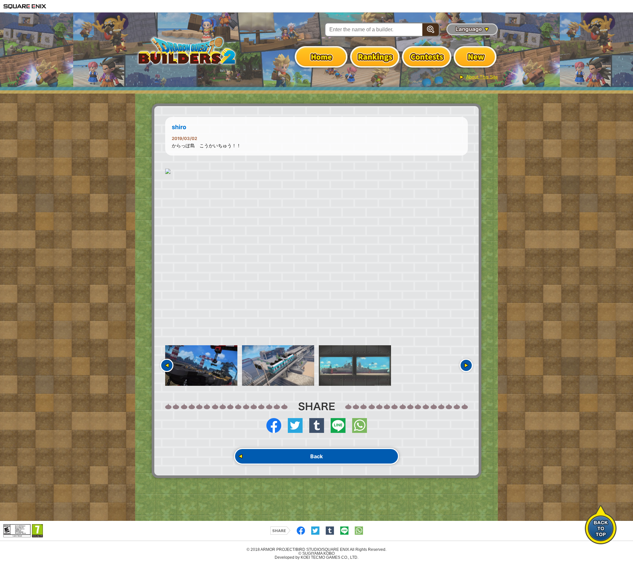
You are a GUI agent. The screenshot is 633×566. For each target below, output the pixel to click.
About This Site (482, 76)
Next (466, 365)
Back (316, 456)
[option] (316, 171)
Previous (166, 365)
